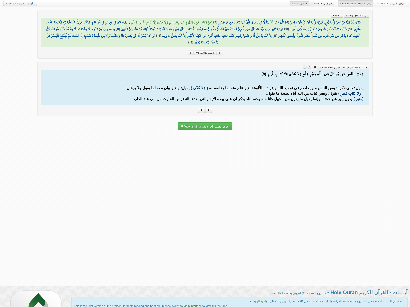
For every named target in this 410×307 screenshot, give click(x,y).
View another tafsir (206, 126)
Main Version (390, 3)
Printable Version (355, 3)
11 (118, 29)
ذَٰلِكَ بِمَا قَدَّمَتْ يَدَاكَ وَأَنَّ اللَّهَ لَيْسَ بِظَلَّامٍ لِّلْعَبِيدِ (318, 29)
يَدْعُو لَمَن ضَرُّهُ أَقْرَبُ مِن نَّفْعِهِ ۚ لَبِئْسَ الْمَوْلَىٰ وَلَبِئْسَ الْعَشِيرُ (312, 35)
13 (275, 35)
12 (349, 35)
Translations (321, 3)
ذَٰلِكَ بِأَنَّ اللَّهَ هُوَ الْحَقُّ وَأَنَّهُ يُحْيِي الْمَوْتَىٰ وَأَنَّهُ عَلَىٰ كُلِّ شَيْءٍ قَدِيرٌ (325, 22)
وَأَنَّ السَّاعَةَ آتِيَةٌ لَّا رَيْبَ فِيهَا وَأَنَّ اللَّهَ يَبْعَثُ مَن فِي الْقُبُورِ (251, 22)
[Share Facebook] (309, 67)
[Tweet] (305, 67)
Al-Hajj (357, 15)
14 (158, 35)
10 (286, 29)
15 (190, 42)
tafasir (299, 3)
